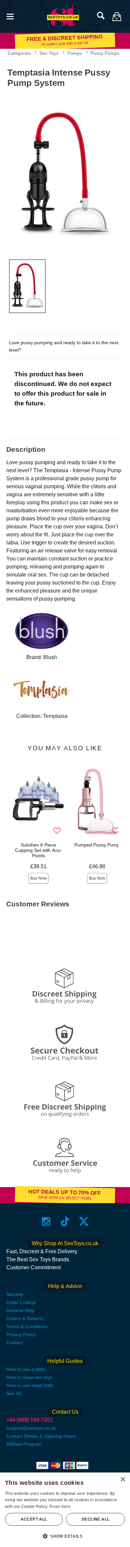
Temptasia (55, 716)
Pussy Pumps (105, 53)
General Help (20, 1310)
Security (14, 1294)
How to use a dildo (25, 1369)
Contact (14, 1342)
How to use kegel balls (30, 1385)
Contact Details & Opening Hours (41, 1436)
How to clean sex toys (29, 1377)
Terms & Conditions (26, 1326)
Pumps (74, 53)
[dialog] (65, 1509)
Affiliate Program (24, 1444)
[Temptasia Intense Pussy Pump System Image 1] (65, 172)
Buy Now (38, 878)
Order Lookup (21, 1302)
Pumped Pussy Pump (97, 845)
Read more (60, 1506)
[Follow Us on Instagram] (46, 1221)
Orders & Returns (24, 1318)
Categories (19, 53)
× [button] (122, 1479)
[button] (10, 16)
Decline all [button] (95, 1519)
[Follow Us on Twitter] (84, 1221)
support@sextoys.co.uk (31, 1428)
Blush (50, 657)
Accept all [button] (34, 1519)
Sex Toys (48, 53)
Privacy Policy (20, 1334)
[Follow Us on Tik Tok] (65, 1221)
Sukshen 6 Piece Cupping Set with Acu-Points (38, 850)
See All (13, 1393)
